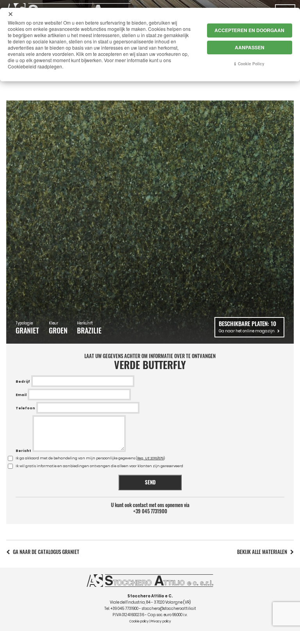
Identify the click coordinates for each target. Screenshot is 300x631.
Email (21, 395)
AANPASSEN (249, 47)
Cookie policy (139, 621)
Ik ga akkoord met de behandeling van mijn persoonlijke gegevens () (90, 458)
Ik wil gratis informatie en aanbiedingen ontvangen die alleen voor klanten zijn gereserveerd (99, 466)
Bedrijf (23, 381)
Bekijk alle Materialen (262, 552)
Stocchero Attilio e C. (150, 596)
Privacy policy (161, 621)
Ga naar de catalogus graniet (46, 552)
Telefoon (25, 408)
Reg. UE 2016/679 (150, 458)
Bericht (23, 450)
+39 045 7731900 (150, 511)
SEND (150, 482)
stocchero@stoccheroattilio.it (169, 608)
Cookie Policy (251, 64)
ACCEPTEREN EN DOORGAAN (249, 30)
